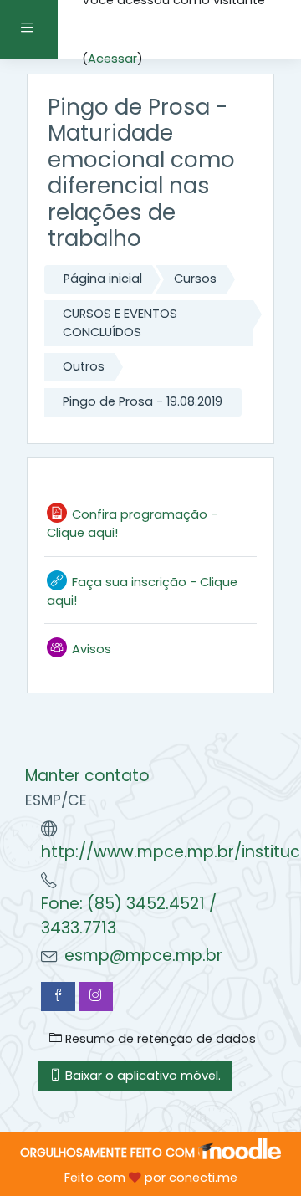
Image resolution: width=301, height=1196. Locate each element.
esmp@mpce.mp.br (143, 955)
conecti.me (203, 1177)
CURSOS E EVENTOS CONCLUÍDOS (120, 322)
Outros (84, 366)
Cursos (195, 278)
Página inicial (103, 278)
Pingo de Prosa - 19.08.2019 (142, 401)
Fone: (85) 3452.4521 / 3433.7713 (129, 915)
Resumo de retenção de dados (159, 1038)
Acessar (112, 58)
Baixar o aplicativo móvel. (141, 1075)
